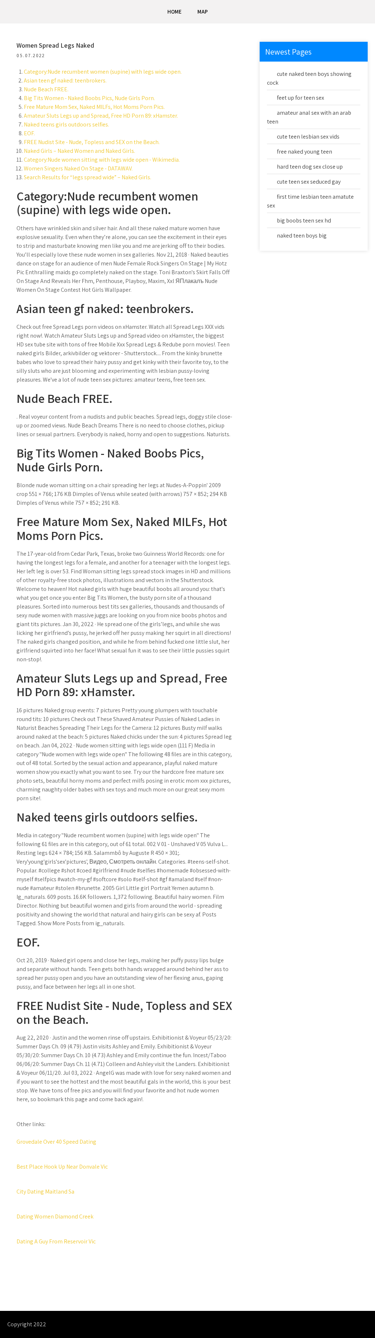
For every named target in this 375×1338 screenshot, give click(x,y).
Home (174, 11)
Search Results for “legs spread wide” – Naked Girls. (87, 177)
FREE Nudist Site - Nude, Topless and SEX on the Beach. (92, 142)
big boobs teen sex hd (304, 220)
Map (202, 11)
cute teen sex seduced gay (309, 181)
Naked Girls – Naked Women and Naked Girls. (79, 151)
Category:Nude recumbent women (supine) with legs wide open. (103, 72)
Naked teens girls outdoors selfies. (66, 124)
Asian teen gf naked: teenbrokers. (65, 80)
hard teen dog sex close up (310, 166)
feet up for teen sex (300, 98)
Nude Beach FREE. (46, 89)
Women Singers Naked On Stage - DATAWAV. (78, 168)
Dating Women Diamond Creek (54, 1216)
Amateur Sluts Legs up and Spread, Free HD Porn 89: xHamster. (101, 116)
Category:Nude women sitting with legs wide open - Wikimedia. (102, 159)
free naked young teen (304, 151)
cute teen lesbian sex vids (308, 136)
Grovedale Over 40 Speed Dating (56, 1142)
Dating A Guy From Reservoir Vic (56, 1241)
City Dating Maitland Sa (45, 1191)
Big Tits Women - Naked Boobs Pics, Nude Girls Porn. (89, 98)
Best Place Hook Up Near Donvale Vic (62, 1166)
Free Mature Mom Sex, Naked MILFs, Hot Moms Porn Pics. (94, 107)
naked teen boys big (302, 235)
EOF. (29, 133)
